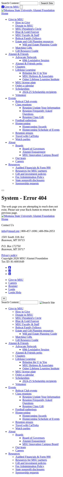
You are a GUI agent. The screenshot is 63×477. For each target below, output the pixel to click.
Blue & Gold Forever (27, 31)
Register (13, 286)
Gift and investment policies (30, 173)
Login (11, 289)
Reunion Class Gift (33, 117)
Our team (20, 158)
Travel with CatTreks (27, 136)
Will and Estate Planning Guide (39, 44)
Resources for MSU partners (31, 170)
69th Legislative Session (35, 60)
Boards (19, 145)
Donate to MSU (24, 25)
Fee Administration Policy (29, 177)
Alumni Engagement (33, 151)
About (11, 431)
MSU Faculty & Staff (27, 35)
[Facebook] (9, 267)
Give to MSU (15, 279)
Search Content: (10, 3)
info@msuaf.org (10, 231)
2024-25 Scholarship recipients (39, 91)
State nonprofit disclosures (29, 180)
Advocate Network (26, 57)
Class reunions (23, 104)
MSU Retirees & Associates (37, 76)
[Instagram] (9, 270)
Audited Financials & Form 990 (33, 167)
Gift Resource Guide (26, 50)
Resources (14, 453)
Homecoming (22, 123)
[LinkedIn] (9, 273)
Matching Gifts (23, 47)
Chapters (20, 66)
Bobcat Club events (26, 101)
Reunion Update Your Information (41, 107)
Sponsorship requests (27, 183)
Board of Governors (33, 148)
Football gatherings (26, 120)
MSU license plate (25, 82)
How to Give (22, 22)
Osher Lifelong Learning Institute (40, 79)
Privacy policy (9, 255)
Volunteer (20, 95)
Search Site (47, 3)
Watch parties (22, 139)
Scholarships (22, 88)
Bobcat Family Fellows (28, 38)
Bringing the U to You (34, 72)
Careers (19, 161)
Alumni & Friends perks (28, 63)
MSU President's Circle (28, 28)
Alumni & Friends (18, 343)
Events (12, 387)
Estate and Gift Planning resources (34, 41)
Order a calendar (24, 85)
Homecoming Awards (34, 126)
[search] (21, 7)
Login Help (14, 292)
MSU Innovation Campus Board (40, 155)
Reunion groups (24, 132)
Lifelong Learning (25, 69)
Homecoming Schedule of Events (40, 129)
